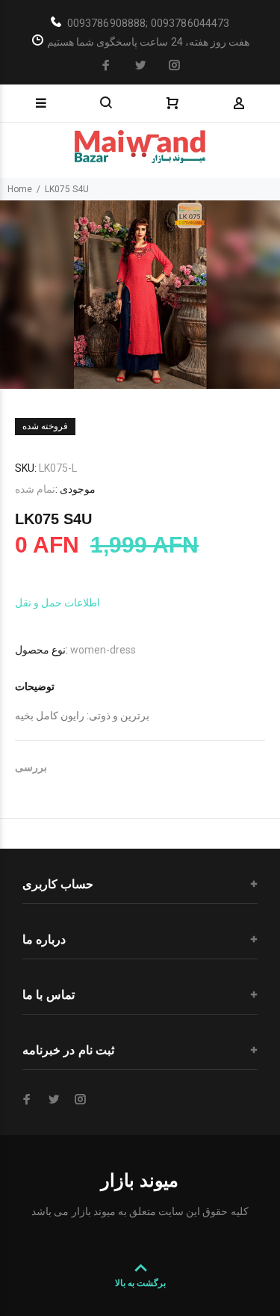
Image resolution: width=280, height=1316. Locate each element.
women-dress (103, 650)
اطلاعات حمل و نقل (57, 603)
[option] (140, 294)
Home (19, 189)
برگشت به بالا (140, 1283)
